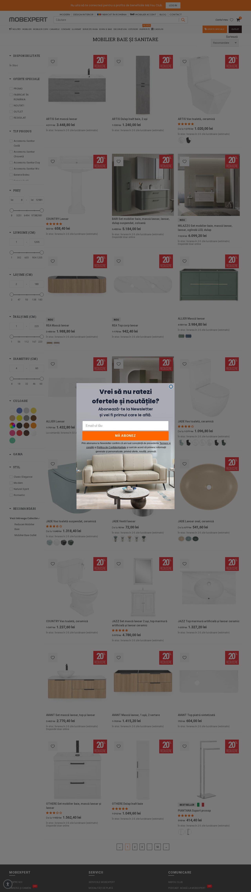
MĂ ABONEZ (125, 435)
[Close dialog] (171, 387)
